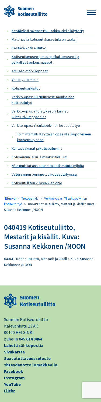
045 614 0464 (30, 339)
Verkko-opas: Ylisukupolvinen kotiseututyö (46, 125)
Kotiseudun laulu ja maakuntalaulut (39, 157)
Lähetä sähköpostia (23, 345)
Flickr (9, 390)
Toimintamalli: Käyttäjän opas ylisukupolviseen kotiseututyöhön (54, 137)
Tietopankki (30, 198)
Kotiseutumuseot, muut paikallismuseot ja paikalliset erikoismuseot (45, 59)
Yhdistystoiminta (25, 79)
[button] (91, 11)
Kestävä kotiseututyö (29, 48)
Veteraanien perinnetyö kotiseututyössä (44, 174)
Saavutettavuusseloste (27, 358)
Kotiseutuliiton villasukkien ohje (37, 182)
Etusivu (10, 198)
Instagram (14, 377)
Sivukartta (14, 352)
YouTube (12, 384)
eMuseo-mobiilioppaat (30, 71)
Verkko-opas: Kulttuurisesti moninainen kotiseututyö (43, 99)
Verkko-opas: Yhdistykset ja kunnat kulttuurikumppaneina (40, 114)
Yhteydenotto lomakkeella (30, 364)
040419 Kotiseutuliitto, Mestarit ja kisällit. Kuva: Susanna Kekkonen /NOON (44, 237)
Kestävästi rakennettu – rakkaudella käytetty (48, 30)
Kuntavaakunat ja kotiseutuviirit (37, 148)
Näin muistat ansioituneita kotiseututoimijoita (48, 165)
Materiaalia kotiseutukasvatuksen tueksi (44, 39)
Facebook (13, 371)
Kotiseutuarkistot (26, 88)
